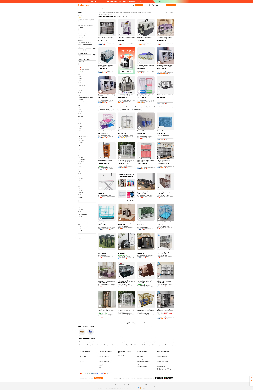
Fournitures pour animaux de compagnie (111, 12)
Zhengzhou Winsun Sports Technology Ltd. (146, 101)
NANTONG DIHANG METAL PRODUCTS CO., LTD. (165, 227)
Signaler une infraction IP (142, 364)
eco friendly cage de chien (96, 341)
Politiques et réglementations (105, 367)
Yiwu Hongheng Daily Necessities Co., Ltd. (146, 196)
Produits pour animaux (126, 12)
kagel (93, 344)
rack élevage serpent (155, 344)
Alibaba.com (151, 378)
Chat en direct (140, 356)
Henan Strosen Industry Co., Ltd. (144, 256)
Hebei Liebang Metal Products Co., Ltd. (165, 196)
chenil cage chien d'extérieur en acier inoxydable (135, 341)
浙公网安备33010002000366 (148, 388)
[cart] (153, 5)
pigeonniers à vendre (126, 109)
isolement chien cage (114, 106)
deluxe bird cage (112, 344)
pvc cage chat (115, 109)
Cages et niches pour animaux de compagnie (141, 12)
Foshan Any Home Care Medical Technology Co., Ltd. (107, 196)
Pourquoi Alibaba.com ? (84, 353)
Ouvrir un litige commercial (142, 359)
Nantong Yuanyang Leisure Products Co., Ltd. (126, 227)
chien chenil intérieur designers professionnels (130, 106)
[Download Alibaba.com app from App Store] (159, 378)
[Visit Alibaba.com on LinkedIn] (160, 369)
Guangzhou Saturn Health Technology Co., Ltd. (165, 256)
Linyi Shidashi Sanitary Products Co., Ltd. (165, 138)
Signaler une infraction (142, 366)
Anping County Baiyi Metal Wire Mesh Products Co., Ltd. (107, 136)
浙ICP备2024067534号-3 (160, 388)
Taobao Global (132, 384)
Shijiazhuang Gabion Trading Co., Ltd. (105, 256)
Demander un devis (122, 357)
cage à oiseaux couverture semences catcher (113, 341)
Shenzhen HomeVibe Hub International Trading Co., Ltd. (146, 228)
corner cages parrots (123, 344)
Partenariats (159, 364)
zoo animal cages (103, 106)
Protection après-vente (104, 361)
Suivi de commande (161, 359)
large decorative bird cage (142, 344)
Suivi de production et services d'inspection (105, 364)
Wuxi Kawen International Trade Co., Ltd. (106, 43)
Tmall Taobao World (120, 384)
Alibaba (99, 12)
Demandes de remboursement (143, 361)
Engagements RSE (83, 359)
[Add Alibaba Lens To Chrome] (98, 378)
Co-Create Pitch (83, 356)
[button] (133, 5)
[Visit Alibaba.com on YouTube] (168, 369)
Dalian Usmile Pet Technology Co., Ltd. (165, 72)
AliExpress (108, 384)
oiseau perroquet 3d (137, 109)
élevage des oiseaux (83, 341)
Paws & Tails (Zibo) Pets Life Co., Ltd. (105, 71)
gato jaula (145, 106)
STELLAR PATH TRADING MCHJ (144, 43)
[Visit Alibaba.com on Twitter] (163, 369)
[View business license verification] (138, 388)
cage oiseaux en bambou (167, 344)
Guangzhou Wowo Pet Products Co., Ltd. (126, 257)
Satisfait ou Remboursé (104, 356)
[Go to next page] (147, 323)
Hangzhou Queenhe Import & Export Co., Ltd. (165, 102)
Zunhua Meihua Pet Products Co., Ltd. (125, 43)
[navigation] (87, 167)
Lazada (126, 384)
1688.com (113, 384)
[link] (251, 377)
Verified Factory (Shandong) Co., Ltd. (125, 136)
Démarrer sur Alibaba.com (162, 356)
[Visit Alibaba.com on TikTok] (170, 369)
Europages (145, 384)
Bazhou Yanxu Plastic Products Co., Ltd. (165, 43)
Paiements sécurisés (103, 353)
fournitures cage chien (84, 344)
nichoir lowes (150, 341)
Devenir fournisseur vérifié (162, 361)
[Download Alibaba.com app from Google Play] (168, 378)
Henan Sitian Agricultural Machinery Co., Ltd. (146, 71)
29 (144, 322)
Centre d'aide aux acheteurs (143, 353)
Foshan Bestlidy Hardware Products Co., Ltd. (165, 166)
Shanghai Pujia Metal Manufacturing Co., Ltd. (146, 167)
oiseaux (132, 344)
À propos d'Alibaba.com (85, 351)
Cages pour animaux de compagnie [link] (105, 14)
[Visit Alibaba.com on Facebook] (157, 369)
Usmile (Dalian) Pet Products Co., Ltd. (106, 101)
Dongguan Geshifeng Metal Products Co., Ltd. (126, 166)
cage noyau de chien (168, 106)
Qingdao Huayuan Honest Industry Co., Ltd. (126, 101)
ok (94, 49)
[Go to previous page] (126, 323)
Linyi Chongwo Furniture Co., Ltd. (144, 137)
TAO (137, 384)
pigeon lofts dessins (101, 344)
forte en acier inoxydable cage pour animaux (164, 341)
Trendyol (140, 384)
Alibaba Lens (85, 378)
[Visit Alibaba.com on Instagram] (165, 369)
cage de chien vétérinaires (156, 106)
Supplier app (121, 378)
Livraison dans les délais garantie (105, 359)
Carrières (82, 361)
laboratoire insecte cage (104, 109)
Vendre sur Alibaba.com (161, 353)
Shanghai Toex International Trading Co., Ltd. (107, 168)
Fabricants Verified (122, 355)
